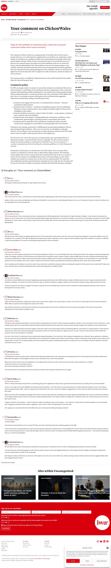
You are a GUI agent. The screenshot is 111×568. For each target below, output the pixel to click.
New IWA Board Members (84, 78)
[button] (107, 548)
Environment (89, 69)
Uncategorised (22, 19)
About (64, 14)
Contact (46, 545)
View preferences (102, 561)
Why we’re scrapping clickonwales (86, 103)
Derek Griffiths (13, 250)
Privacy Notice (90, 564)
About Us (47, 543)
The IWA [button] (3, 14)
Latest (21, 14)
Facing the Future (81, 51)
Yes (8, 517)
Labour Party (78, 71)
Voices (107, 14)
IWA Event (14, 35)
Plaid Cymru (86, 71)
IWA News (78, 76)
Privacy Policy (38, 525)
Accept (73, 561)
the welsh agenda (23, 35)
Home (3, 19)
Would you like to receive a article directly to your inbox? (23, 515)
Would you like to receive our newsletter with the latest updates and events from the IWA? (29, 520)
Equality (82, 82)
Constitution (83, 94)
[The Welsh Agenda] (92, 7)
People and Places (89, 14)
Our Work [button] (12, 14)
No (4, 517)
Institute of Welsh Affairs (86, 107)
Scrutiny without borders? (84, 90)
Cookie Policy (83, 564)
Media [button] (34, 14)
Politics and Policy (74, 14)
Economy (82, 69)
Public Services (27, 545)
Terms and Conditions (36, 558)
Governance (96, 94)
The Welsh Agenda (11, 19)
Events (27, 14)
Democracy (26, 543)
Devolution (90, 94)
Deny (87, 561)
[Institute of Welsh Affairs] (4, 7)
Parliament (84, 96)
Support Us (105, 7)
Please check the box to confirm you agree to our (22, 525)
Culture (100, 14)
